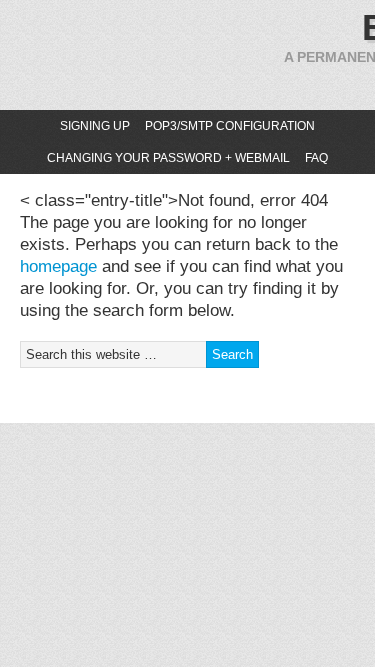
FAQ (316, 158)
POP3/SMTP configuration (230, 126)
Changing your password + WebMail (168, 158)
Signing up (95, 126)
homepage (58, 266)
